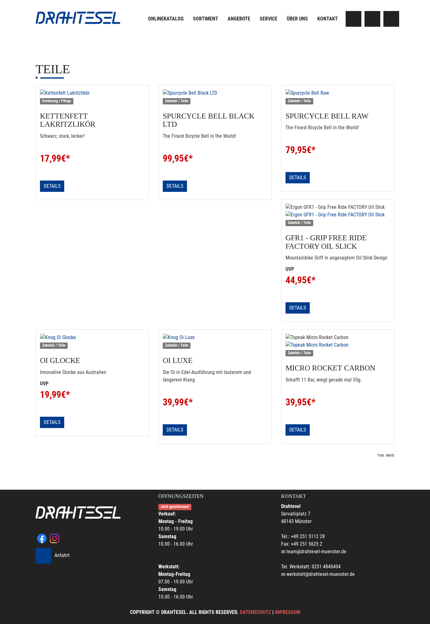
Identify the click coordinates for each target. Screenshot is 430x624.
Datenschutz (255, 612)
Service (268, 19)
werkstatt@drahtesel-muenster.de (320, 574)
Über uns (297, 19)
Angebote (239, 19)
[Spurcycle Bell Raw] (338, 93)
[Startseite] (78, 17)
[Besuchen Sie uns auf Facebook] (353, 19)
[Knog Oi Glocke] (92, 337)
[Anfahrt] (391, 19)
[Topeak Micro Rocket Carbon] (338, 345)
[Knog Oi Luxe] (215, 337)
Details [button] (52, 186)
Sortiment (205, 19)
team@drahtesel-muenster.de (316, 551)
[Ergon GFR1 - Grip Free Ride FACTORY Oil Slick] (338, 215)
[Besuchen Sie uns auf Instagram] (372, 19)
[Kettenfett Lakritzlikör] (92, 93)
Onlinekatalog (166, 19)
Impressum (287, 612)
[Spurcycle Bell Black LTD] (215, 93)
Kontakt (327, 19)
